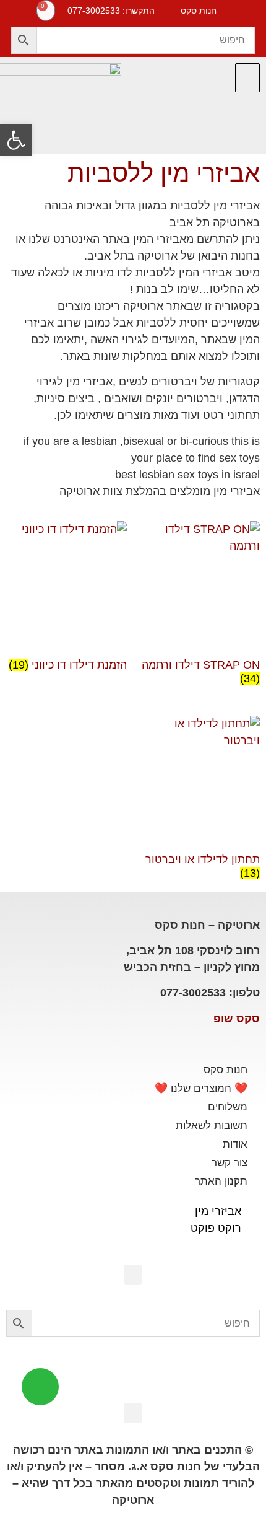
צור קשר (229, 1163)
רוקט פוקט (216, 1228)
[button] (247, 77)
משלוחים (227, 1107)
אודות (235, 1144)
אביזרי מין (218, 1211)
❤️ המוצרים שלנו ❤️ (201, 1088)
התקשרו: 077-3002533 (111, 10)
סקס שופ (236, 1018)
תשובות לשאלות (211, 1125)
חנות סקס (225, 1070)
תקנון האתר (221, 1181)
